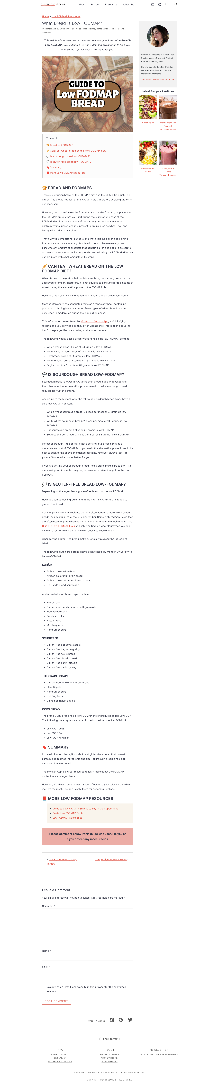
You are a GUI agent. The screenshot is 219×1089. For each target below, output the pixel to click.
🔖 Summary (53, 167)
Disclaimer (60, 1058)
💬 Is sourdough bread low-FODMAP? (68, 156)
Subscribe (128, 4)
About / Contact (109, 1054)
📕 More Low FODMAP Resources (66, 172)
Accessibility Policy (60, 1061)
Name (46, 950)
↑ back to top (109, 1039)
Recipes (95, 4)
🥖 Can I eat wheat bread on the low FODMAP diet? (76, 150)
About (82, 4)
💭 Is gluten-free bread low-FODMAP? (68, 161)
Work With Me (109, 1058)
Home (45, 16)
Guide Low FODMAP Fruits (67, 813)
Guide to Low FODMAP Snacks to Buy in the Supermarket (85, 808)
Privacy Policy (60, 1054)
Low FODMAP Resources (66, 16)
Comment (49, 906)
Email (46, 966)
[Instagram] (111, 1020)
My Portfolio (109, 1061)
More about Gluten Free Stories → (158, 79)
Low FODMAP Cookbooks (67, 817)
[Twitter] (130, 1020)
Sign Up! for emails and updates (159, 1054)
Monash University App (94, 321)
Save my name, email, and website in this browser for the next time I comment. (86, 989)
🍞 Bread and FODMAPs (60, 145)
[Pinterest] (121, 1020)
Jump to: (54, 138)
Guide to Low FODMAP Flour (58, 526)
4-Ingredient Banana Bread (111, 859)
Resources (111, 4)
